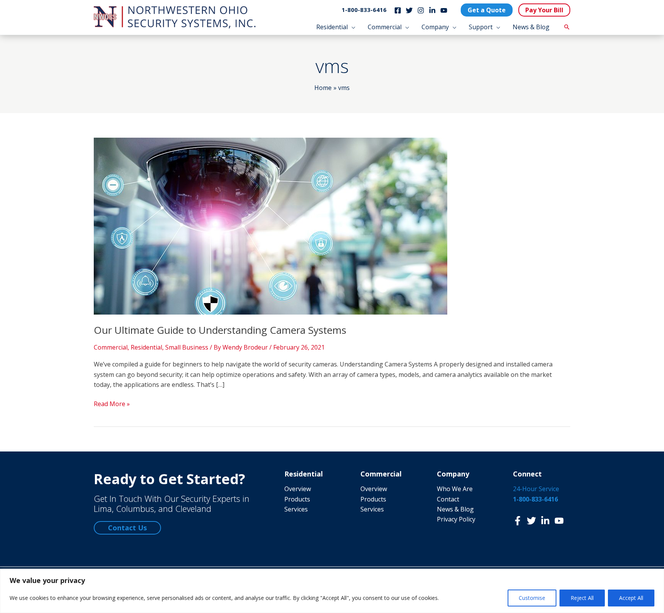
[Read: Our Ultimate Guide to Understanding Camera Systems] (270, 225)
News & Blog (455, 509)
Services (296, 509)
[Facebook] (397, 10)
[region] (332, 591)
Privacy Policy (456, 519)
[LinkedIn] (432, 10)
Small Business (186, 347)
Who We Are (455, 489)
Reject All (582, 597)
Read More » (112, 404)
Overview (297, 489)
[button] (351, 27)
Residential (146, 347)
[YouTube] (443, 10)
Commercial (111, 347)
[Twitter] (409, 10)
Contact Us (127, 527)
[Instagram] (420, 10)
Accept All (631, 597)
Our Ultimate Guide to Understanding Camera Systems (220, 330)
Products (297, 499)
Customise (532, 597)
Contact (448, 499)
